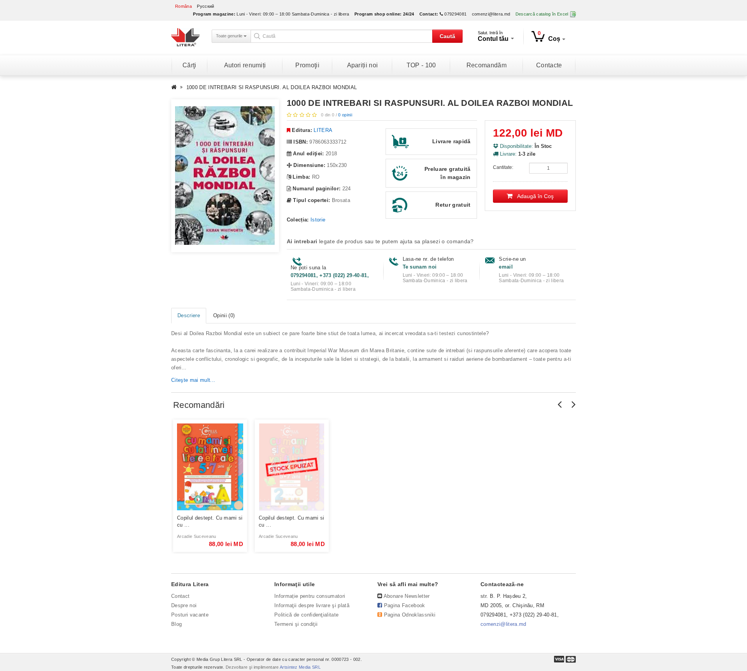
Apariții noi (362, 65)
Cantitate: (503, 167)
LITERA (323, 130)
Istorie (317, 220)
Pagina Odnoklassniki (410, 615)
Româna (183, 6)
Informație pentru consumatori (309, 596)
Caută (447, 36)
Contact (180, 596)
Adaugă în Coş (533, 196)
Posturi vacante (190, 615)
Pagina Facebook (404, 605)
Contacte (549, 65)
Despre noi (183, 605)
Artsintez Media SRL (300, 667)
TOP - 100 (421, 65)
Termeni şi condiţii (295, 624)
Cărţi (189, 65)
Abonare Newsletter (407, 596)
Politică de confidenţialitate (306, 615)
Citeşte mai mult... (193, 380)
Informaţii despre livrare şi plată (311, 605)
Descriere (188, 315)
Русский (205, 6)
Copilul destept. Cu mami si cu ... (210, 521)
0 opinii (345, 114)
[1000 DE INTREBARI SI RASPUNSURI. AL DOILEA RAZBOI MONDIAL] (225, 176)
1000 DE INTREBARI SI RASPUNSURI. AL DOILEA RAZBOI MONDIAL (271, 87)
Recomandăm (486, 65)
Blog (176, 624)
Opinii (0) (224, 315)
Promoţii (307, 65)
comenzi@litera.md (491, 14)
